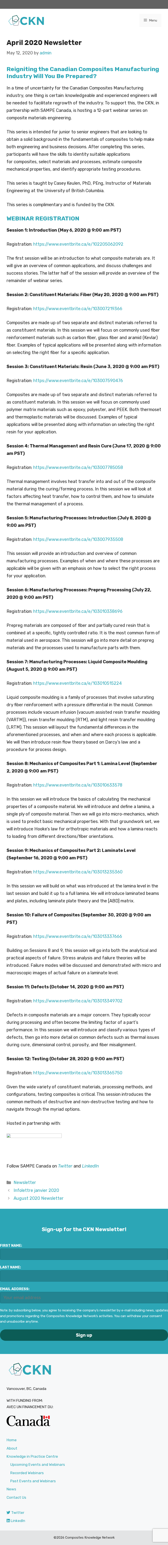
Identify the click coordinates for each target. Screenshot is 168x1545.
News (11, 1489)
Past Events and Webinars (33, 1481)
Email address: (15, 1289)
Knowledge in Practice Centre (32, 1456)
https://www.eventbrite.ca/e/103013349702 (77, 1000)
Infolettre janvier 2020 (36, 1190)
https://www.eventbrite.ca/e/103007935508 (78, 539)
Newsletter (25, 1182)
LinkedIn (90, 1166)
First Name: (11, 1245)
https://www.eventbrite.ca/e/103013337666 (77, 936)
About (12, 1448)
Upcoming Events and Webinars (37, 1464)
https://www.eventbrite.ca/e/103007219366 (77, 308)
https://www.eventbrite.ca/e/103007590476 (78, 380)
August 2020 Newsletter (39, 1198)
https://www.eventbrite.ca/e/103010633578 (77, 785)
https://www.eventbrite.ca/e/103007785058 (78, 467)
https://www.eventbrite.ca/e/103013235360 (77, 871)
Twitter (17, 1512)
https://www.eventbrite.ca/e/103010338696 (77, 611)
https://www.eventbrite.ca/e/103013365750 (77, 1072)
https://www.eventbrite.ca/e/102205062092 (78, 244)
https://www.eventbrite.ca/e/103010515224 (77, 683)
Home (12, 1440)
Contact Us (16, 1497)
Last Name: (10, 1267)
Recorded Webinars (27, 1473)
